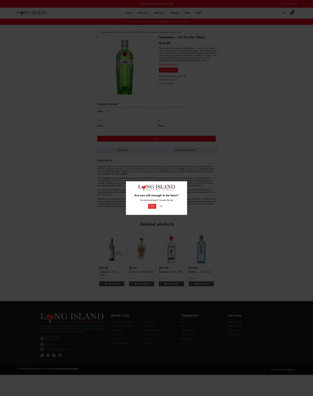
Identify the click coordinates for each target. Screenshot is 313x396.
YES (152, 206)
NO (160, 206)
